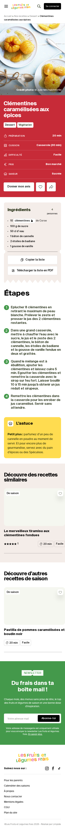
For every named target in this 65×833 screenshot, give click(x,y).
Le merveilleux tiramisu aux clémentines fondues (26, 533)
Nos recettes (20, 16)
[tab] (51, 186)
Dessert (33, 16)
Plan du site (10, 812)
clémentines (22, 221)
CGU (7, 807)
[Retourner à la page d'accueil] (21, 6)
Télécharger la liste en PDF (35, 270)
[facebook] (53, 768)
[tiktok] (59, 768)
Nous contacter (13, 796)
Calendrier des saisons (17, 785)
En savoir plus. (35, 734)
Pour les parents (13, 780)
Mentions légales (13, 801)
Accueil (8, 16)
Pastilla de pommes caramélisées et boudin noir (34, 632)
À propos (9, 791)
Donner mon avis (18, 186)
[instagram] (47, 768)
